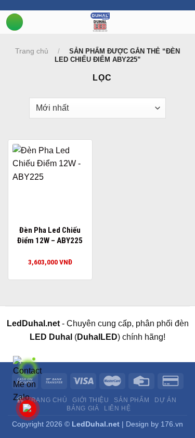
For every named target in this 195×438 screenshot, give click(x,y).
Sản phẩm (131, 400)
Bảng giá (83, 408)
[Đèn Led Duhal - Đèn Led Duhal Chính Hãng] (100, 22)
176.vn (172, 424)
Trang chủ (31, 51)
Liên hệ (117, 408)
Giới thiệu (90, 400)
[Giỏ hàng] (190, 21)
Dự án (165, 400)
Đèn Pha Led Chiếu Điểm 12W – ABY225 (50, 235)
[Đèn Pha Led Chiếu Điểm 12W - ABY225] (50, 181)
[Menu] (14, 22)
